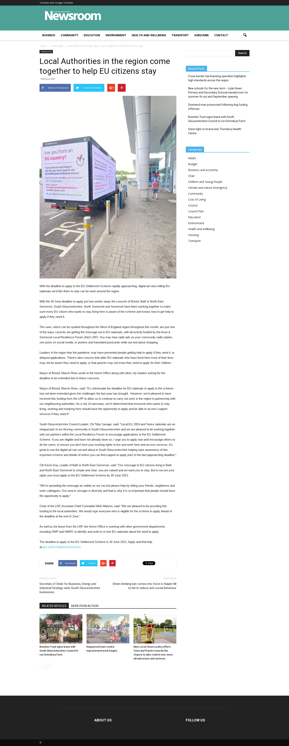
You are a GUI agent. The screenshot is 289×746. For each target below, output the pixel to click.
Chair (191, 176)
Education (92, 35)
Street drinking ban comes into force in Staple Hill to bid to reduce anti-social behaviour (144, 586)
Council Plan (196, 211)
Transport (180, 35)
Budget (192, 164)
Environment (116, 35)
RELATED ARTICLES (54, 605)
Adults (192, 158)
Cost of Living (197, 199)
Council (192, 205)
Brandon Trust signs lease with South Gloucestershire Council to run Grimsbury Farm (59, 650)
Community (69, 35)
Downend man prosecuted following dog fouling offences (218, 106)
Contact (221, 35)
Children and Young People (205, 182)
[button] (244, 35)
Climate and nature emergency (207, 188)
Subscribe (201, 35)
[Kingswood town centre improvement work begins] (108, 628)
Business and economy (203, 170)
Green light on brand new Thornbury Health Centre (214, 131)
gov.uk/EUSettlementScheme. (62, 547)
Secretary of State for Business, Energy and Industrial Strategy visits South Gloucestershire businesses (70, 588)
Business (48, 35)
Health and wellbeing (149, 35)
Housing (193, 235)
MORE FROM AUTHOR (84, 605)
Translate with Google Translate (56, 2)
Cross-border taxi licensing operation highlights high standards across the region (217, 78)
